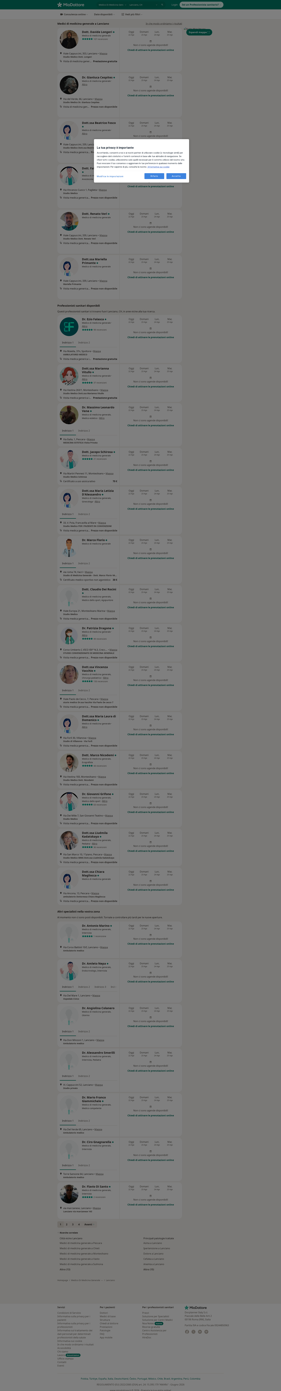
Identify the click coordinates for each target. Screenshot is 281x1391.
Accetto (176, 176)
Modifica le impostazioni (110, 176)
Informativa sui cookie (158, 167)
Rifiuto (154, 176)
